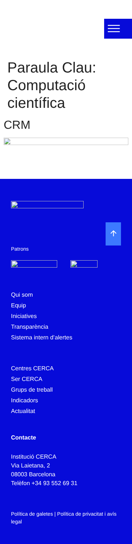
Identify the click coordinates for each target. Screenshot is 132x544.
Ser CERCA (26, 379)
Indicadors (24, 401)
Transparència (29, 327)
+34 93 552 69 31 (54, 483)
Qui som (22, 295)
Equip (18, 306)
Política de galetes (32, 514)
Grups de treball (32, 390)
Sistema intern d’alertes (41, 338)
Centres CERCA (32, 368)
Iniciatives (24, 316)
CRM (17, 124)
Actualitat (23, 411)
